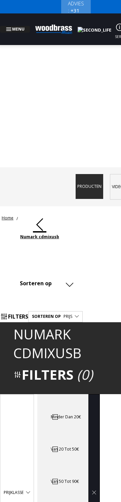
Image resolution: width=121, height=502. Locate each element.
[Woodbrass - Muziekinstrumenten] (57, 25)
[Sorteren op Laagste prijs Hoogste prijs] (45, 275)
